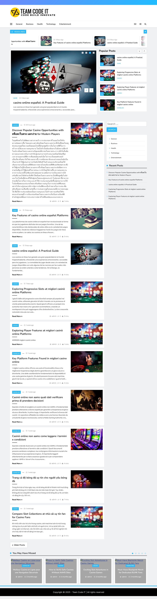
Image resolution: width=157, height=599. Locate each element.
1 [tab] (83, 53)
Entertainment (65, 24)
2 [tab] (86, 53)
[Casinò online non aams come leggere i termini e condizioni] (87, 439)
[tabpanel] (53, 82)
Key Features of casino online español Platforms (64, 43)
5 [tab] (145, 553)
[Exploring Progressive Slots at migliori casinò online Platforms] (139, 41)
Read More (16, 201)
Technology (51, 24)
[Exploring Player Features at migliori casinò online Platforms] (87, 333)
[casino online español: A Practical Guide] (92, 41)
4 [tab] (94, 53)
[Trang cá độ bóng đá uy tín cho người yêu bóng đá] (87, 479)
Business (29, 24)
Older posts (19, 545)
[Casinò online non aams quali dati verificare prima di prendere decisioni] (87, 400)
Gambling (120, 108)
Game (15, 98)
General (19, 24)
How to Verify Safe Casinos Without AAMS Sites (61, 571)
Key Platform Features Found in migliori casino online (129, 103)
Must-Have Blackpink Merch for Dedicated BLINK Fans (130, 571)
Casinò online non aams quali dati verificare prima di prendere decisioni (37, 399)
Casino (119, 78)
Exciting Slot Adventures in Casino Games (96, 571)
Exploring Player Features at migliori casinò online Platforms (131, 88)
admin (54, 201)
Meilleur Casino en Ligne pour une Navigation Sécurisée (26, 571)
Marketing (130, 566)
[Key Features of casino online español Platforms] (38, 41)
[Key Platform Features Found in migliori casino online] (87, 361)
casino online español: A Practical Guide (114, 43)
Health (40, 24)
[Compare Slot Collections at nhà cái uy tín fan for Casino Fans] (87, 517)
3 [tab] (90, 53)
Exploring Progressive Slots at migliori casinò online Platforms (129, 73)
